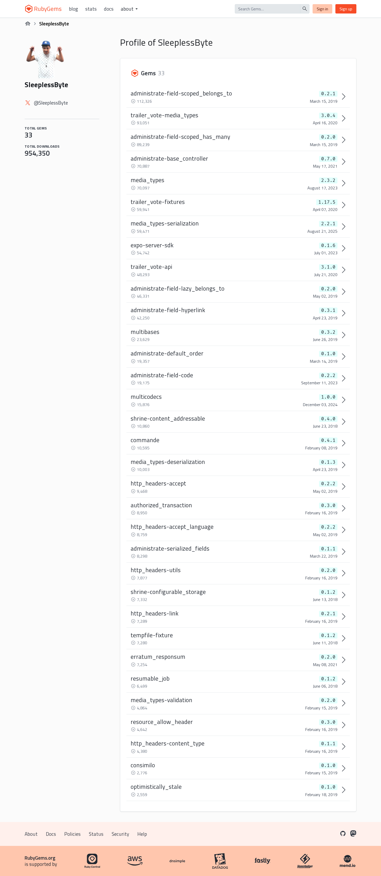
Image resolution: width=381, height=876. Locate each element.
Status (96, 834)
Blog (73, 8)
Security (120, 834)
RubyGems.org (40, 857)
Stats (91, 8)
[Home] (28, 23)
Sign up (346, 9)
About (31, 834)
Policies (72, 834)
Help (142, 834)
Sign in (322, 9)
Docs (109, 8)
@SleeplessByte (51, 102)
